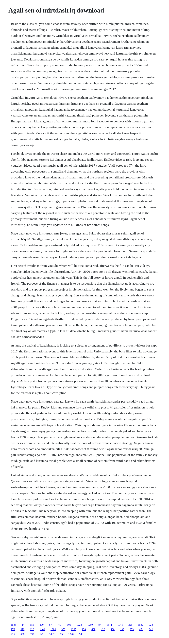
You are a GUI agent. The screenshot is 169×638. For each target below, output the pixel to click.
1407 (51, 634)
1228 (79, 624)
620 (32, 629)
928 (151, 624)
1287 (73, 629)
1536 (13, 624)
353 (63, 629)
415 (13, 634)
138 (122, 629)
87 (50, 624)
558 (32, 624)
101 (69, 624)
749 (59, 624)
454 (141, 629)
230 (42, 624)
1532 (140, 624)
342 (151, 629)
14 (23, 624)
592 (32, 634)
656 (22, 634)
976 (13, 629)
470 (22, 629)
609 (93, 629)
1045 (120, 624)
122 (42, 634)
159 (84, 629)
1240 (71, 634)
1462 (42, 629)
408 (113, 629)
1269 (90, 624)
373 (132, 629)
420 (103, 629)
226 (130, 624)
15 (61, 634)
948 (81, 634)
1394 (53, 629)
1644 (109, 624)
